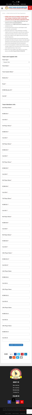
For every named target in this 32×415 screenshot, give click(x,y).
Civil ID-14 (5, 337)
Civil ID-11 (5, 283)
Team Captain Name (8, 71)
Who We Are (16, 385)
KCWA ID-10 (5, 259)
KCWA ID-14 (5, 331)
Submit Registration (16, 345)
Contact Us (16, 392)
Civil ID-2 (5, 119)
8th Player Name (7, 216)
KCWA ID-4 (5, 150)
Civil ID (4, 96)
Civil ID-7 (5, 210)
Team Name (5, 65)
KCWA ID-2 (5, 113)
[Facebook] (9, 402)
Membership (16, 390)
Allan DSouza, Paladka (24, 410)
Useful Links (23, 4)
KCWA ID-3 (5, 131)
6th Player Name (7, 180)
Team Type (5, 59)
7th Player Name (7, 198)
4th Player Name (7, 144)
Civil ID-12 (5, 301)
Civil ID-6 (5, 192)
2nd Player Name (7, 107)
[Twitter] (15, 2)
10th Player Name (7, 253)
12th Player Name (6, 289)
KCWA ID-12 (5, 295)
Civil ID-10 (5, 265)
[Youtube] (18, 2)
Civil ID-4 (5, 156)
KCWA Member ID (7, 90)
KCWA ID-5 (5, 168)
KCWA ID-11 (5, 277)
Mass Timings (16, 4)
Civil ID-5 (5, 174)
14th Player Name (6, 325)
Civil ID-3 (5, 137)
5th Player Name (7, 162)
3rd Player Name (7, 125)
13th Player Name (6, 307)
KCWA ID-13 (5, 313)
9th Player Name (7, 234)
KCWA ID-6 (5, 186)
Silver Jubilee (9, 4)
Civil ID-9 (5, 246)
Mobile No (5, 77)
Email (4, 84)
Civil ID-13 (5, 319)
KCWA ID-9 (5, 240)
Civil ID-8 (5, 228)
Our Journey (16, 387)
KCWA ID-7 (5, 204)
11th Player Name (6, 271)
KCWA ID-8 (5, 222)
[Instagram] (16, 2)
